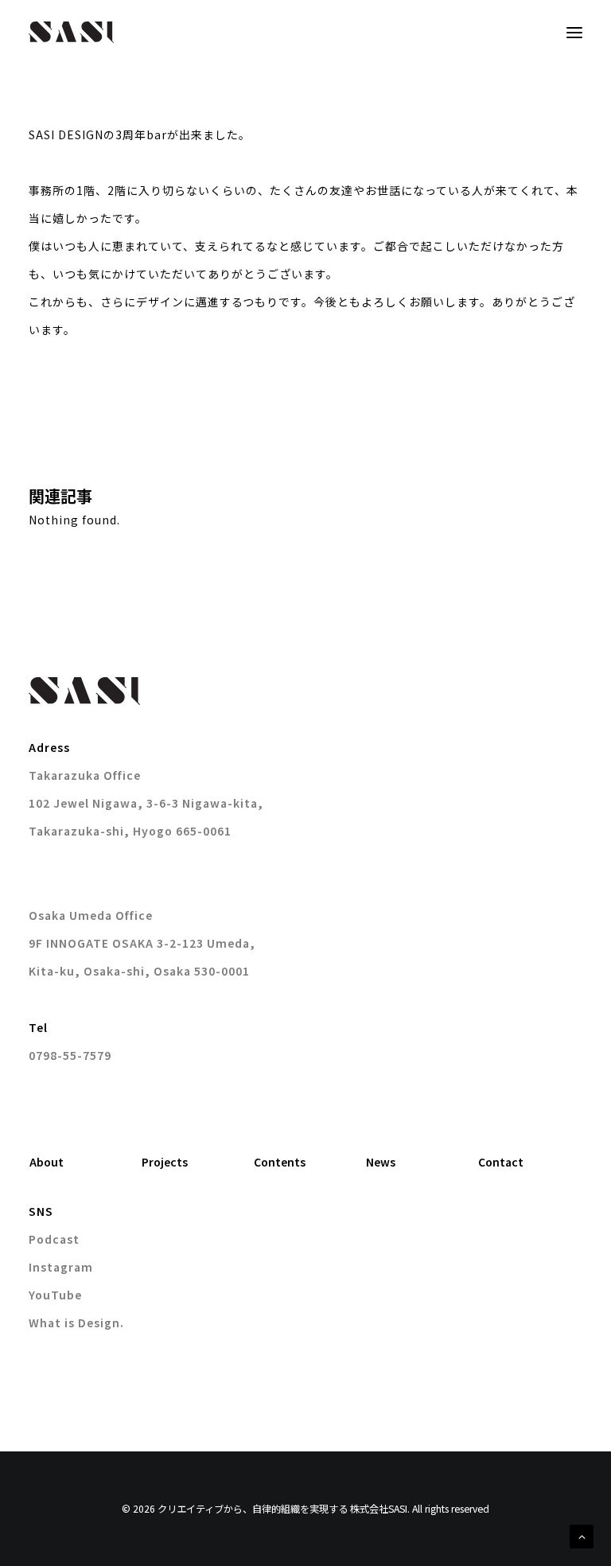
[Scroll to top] (581, 1535)
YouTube (55, 1295)
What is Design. (76, 1322)
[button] (574, 32)
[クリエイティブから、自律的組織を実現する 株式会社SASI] (71, 32)
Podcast (54, 1239)
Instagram (61, 1267)
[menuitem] (81, 1162)
